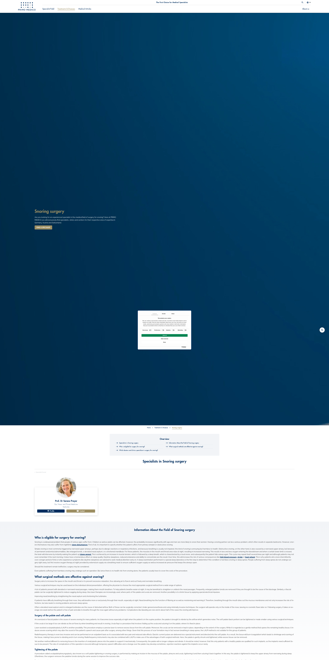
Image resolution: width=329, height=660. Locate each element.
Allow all (165, 335)
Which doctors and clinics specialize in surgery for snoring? (138, 450)
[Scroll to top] (322, 655)
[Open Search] (302, 3)
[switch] (163, 330)
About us (305, 9)
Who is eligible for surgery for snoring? (132, 446)
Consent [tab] (155, 313)
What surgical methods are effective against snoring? (186, 446)
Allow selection (164, 338)
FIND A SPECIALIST (43, 227)
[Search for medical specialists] (322, 330)
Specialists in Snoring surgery (128, 443)
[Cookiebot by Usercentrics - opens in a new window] (182, 347)
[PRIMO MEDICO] (27, 6)
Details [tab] (164, 313)
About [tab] (172, 313)
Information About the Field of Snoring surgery (184, 443)
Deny (164, 342)
